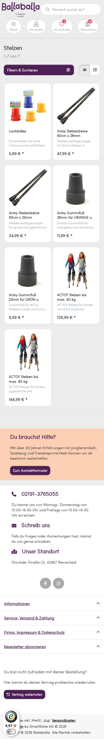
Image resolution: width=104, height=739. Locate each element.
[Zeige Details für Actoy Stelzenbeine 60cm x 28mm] (76, 107)
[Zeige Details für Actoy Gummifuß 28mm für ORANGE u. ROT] (76, 188)
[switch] (11, 731)
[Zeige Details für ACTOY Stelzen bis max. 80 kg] (28, 352)
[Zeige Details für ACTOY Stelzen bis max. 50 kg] (76, 270)
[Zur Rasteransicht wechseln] (84, 70)
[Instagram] (58, 583)
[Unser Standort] (52, 556)
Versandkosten (63, 720)
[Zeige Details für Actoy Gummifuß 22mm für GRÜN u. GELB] (28, 270)
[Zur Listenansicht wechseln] (95, 70)
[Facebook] (45, 583)
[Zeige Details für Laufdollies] (28, 107)
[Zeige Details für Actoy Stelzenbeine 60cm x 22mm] (28, 188)
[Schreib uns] (52, 533)
